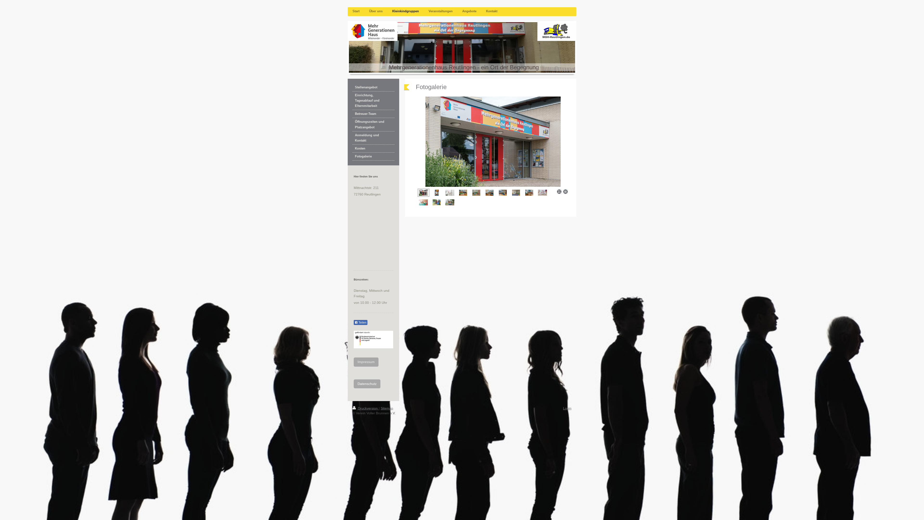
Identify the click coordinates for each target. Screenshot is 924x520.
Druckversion (368, 408)
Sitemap (387, 408)
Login (567, 408)
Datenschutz (367, 384)
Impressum (366, 362)
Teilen (362, 322)
